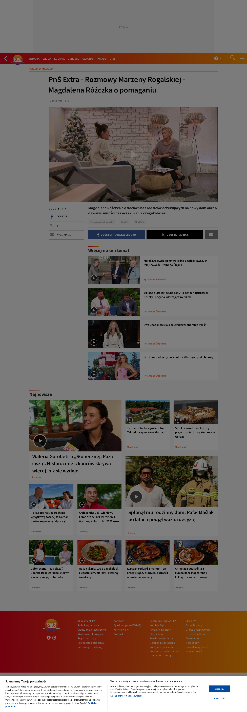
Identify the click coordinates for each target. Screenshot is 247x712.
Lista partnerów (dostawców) (126, 695)
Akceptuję (219, 688)
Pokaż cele (219, 698)
